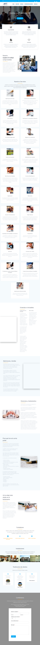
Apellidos (21, 614)
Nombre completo (14, 611)
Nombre (12, 614)
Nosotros (17, 3)
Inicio (13, 3)
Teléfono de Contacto (15, 616)
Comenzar (20, 18)
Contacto (35, 3)
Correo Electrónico (15, 620)
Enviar (13, 636)
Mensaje (13, 624)
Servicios (21, 3)
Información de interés (28, 3)
